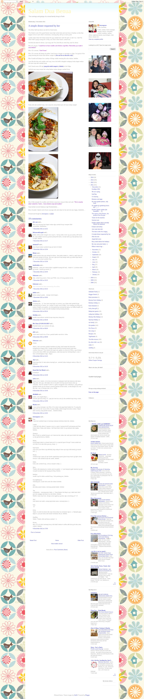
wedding (91, 348)
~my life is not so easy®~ (98, 551)
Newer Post (33, 540)
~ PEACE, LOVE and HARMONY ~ (101, 424)
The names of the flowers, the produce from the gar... (100, 214)
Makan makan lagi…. (98, 246)
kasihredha (36, 265)
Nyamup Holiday (93, 319)
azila (34, 378)
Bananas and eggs (97, 199)
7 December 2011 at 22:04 (40, 272)
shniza (35, 301)
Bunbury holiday (93, 303)
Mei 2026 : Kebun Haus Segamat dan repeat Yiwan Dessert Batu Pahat (105, 554)
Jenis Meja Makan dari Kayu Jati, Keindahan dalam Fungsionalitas (105, 631)
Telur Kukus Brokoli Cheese (105, 612)
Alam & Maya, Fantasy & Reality (100, 628)
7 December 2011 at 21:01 (40, 229)
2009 (92, 280)
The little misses (93, 339)
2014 (92, 177)
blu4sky (35, 315)
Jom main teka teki (97, 229)
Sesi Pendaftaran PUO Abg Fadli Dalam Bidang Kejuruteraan (105, 537)
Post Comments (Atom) (60, 549)
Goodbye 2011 (96, 189)
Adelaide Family (93, 291)
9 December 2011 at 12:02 (40, 413)
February (95, 272)
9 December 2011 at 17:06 (40, 528)
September (95, 254)
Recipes (91, 334)
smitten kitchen (95, 441)
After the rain (95, 236)
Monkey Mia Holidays (95, 317)
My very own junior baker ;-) (100, 244)
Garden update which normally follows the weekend (100, 223)
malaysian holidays (94, 314)
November (95, 249)
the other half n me (94, 342)
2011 (92, 185)
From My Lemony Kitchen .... (99, 516)
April (93, 267)
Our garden (92, 325)
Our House (92, 328)
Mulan (35, 253)
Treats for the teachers (98, 217)
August (94, 257)
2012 (92, 182)
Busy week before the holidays (100, 241)
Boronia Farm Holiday (95, 300)
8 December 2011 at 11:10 (40, 356)
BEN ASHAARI (95, 482)
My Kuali (93, 453)
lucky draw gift (93, 308)
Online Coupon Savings (95, 360)
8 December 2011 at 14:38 (40, 375)
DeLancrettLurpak (38, 232)
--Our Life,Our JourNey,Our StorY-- (101, 660)
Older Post (81, 540)
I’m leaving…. (96, 196)
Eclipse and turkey (97, 226)
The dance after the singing (99, 231)
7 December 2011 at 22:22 (40, 280)
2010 (92, 277)
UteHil (75, 695)
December (95, 187)
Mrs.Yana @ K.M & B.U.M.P (41, 323)
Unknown (35, 275)
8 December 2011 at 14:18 (40, 366)
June (93, 262)
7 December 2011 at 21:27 (40, 241)
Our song (91, 331)
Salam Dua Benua (49, 11)
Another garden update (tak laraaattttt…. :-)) (99, 210)
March (94, 269)
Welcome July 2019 (103, 662)
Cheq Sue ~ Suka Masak (98, 610)
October (94, 252)
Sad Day (94, 194)
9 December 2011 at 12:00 (40, 401)
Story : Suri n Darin (96, 647)
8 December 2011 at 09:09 (40, 337)
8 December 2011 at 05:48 (40, 320)
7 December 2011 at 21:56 (40, 249)
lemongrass (36, 417)
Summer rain (95, 220)
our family (91, 322)
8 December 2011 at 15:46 (40, 390)
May (93, 264)
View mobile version (56, 543)
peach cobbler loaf (96, 443)
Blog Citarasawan (96, 498)
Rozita (35, 404)
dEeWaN (35, 394)
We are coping (96, 191)
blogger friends (93, 294)
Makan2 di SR (102, 454)
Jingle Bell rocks (96, 239)
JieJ (34, 360)
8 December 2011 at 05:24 (40, 311)
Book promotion (93, 297)
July (93, 259)
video (90, 345)
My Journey (94, 467)
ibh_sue (35, 222)
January (94, 274)
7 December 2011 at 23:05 (40, 297)
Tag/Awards (92, 336)
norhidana (94, 593)
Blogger (87, 695)
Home (57, 540)
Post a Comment (35, 532)
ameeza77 (36, 244)
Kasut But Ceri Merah (39, 370)
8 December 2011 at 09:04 (40, 328)
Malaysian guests (94, 311)
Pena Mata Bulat (96, 533)
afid (34, 332)
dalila (34, 292)
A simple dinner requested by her (101, 234)
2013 (92, 180)
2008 (92, 282)
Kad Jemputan (93, 305)
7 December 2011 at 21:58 (40, 261)
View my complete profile (96, 39)
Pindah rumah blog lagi (97, 649)
